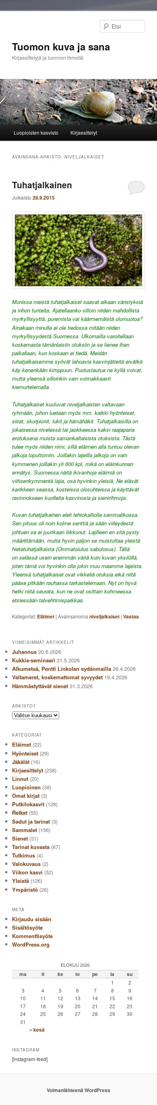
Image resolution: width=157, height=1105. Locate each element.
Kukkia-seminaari (33, 660)
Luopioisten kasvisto (36, 132)
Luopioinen (26, 787)
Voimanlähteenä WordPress (78, 1090)
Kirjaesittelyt (83, 132)
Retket (19, 812)
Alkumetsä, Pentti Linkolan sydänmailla (61, 668)
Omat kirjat (25, 795)
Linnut (20, 778)
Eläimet (45, 616)
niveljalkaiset (104, 616)
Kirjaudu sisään (31, 919)
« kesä (37, 1029)
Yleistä (20, 880)
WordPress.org (31, 944)
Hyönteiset (25, 753)
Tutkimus (23, 855)
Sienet (20, 838)
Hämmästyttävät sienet (40, 686)
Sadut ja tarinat (31, 821)
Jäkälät (20, 762)
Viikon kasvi (27, 872)
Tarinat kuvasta (31, 847)
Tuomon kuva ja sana (61, 46)
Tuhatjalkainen (42, 185)
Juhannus (24, 652)
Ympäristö (25, 889)
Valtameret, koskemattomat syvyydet (57, 677)
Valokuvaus (26, 864)
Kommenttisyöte (32, 936)
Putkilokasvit (28, 804)
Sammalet (24, 830)
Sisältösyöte (27, 927)
